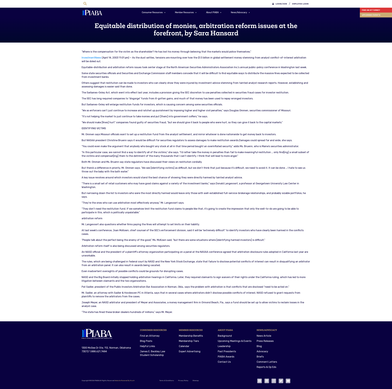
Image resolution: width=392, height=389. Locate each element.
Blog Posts (146, 341)
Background (225, 335)
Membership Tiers (189, 341)
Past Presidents (227, 351)
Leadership (224, 346)
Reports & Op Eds (266, 367)
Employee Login (300, 4)
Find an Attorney (371, 10)
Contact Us (224, 361)
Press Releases (265, 341)
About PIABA (212, 12)
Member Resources (184, 12)
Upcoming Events (371, 15)
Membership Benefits (191, 335)
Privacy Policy (183, 380)
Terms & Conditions (166, 380)
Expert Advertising (189, 351)
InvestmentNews (91, 57)
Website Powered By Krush (125, 380)
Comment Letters (267, 361)
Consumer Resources (152, 12)
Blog (259, 346)
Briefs (260, 356)
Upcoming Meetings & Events (234, 341)
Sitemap (195, 380)
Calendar (184, 346)
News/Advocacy (239, 12)
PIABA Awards (226, 356)
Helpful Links (147, 346)
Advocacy (262, 351)
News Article (264, 335)
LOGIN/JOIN (281, 4)
